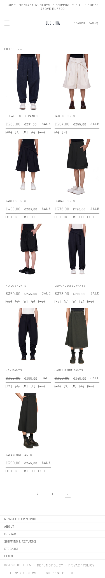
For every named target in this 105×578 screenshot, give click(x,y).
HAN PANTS (14, 370)
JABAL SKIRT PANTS (69, 370)
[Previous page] (37, 494)
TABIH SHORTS (65, 116)
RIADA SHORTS (65, 201)
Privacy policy (81, 565)
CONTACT (11, 534)
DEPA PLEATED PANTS (70, 285)
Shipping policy (60, 573)
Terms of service (25, 573)
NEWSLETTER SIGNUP (20, 519)
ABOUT (9, 526)
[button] (7, 23)
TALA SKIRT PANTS (19, 454)
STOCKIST (11, 548)
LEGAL (9, 556)
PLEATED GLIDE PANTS (22, 116)
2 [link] (68, 494)
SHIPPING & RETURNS (20, 541)
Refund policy (50, 565)
